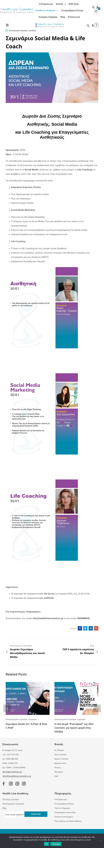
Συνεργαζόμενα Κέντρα (64, 804)
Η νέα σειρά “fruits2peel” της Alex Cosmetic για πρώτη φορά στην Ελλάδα (73, 727)
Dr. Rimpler (59, 750)
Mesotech (58, 772)
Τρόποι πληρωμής (62, 808)
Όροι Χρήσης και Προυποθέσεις (68, 821)
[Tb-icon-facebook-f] (4, 784)
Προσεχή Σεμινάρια (10, 799)
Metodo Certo (60, 763)
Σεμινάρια (32, 31)
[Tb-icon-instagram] (11, 784)
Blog (4, 808)
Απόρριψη (56, 844)
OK (46, 844)
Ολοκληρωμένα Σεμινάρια (18, 31)
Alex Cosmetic (60, 754)
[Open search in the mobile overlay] (93, 7)
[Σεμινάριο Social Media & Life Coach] (80, 628)
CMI (56, 776)
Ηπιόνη (57, 767)
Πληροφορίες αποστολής (65, 812)
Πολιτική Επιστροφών (63, 817)
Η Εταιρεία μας (60, 799)
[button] (7, 25)
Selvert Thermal (61, 759)
